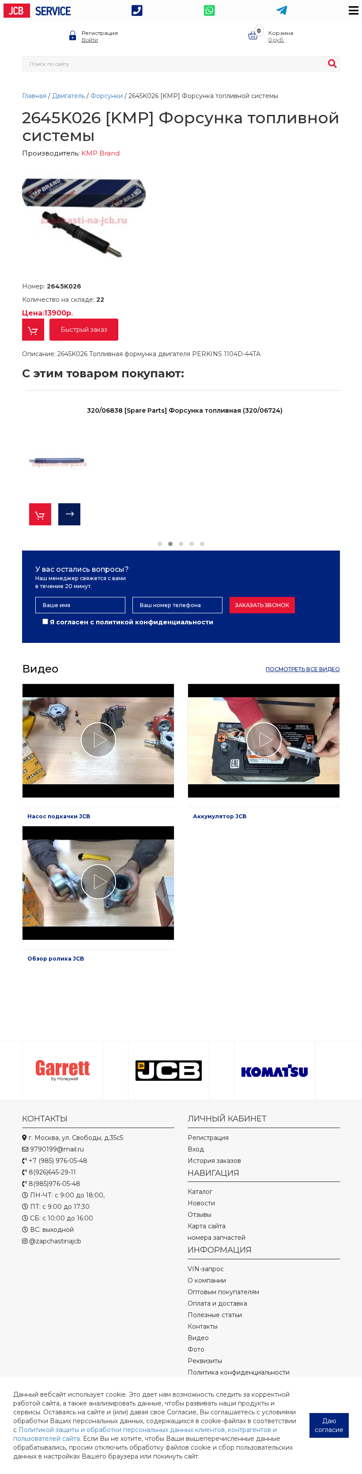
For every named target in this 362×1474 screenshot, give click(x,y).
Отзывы (199, 1215)
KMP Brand (100, 153)
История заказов (214, 1161)
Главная (35, 96)
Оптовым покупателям (223, 1292)
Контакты (203, 1326)
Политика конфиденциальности (239, 1372)
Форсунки (107, 96)
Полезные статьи (215, 1315)
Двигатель (69, 96)
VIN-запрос (206, 1269)
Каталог (200, 1192)
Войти (90, 39)
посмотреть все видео (303, 669)
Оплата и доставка (217, 1303)
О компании (207, 1280)
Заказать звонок (262, 605)
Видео (198, 1338)
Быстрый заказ (83, 330)
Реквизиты (205, 1361)
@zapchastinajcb (54, 1241)
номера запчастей (216, 1238)
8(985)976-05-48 (53, 1184)
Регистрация (100, 33)
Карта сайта (207, 1226)
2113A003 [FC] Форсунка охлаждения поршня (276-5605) (184, 410)
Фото (196, 1349)
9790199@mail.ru (56, 1149)
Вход (196, 1149)
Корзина (280, 33)
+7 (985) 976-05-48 (57, 1161)
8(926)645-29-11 (51, 1172)
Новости (201, 1203)
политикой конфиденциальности (154, 622)
